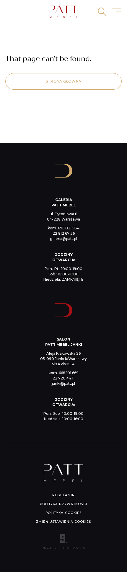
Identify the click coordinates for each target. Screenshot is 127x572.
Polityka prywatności (63, 504)
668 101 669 (69, 373)
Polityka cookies (63, 513)
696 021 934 (68, 228)
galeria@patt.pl (63, 238)
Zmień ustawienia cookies (63, 522)
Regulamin (63, 495)
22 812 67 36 (64, 233)
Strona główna (63, 81)
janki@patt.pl (63, 383)
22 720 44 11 (63, 378)
